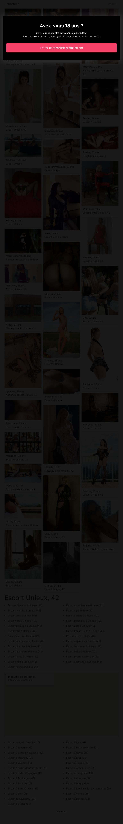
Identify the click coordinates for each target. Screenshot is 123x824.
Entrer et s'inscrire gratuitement (61, 47)
